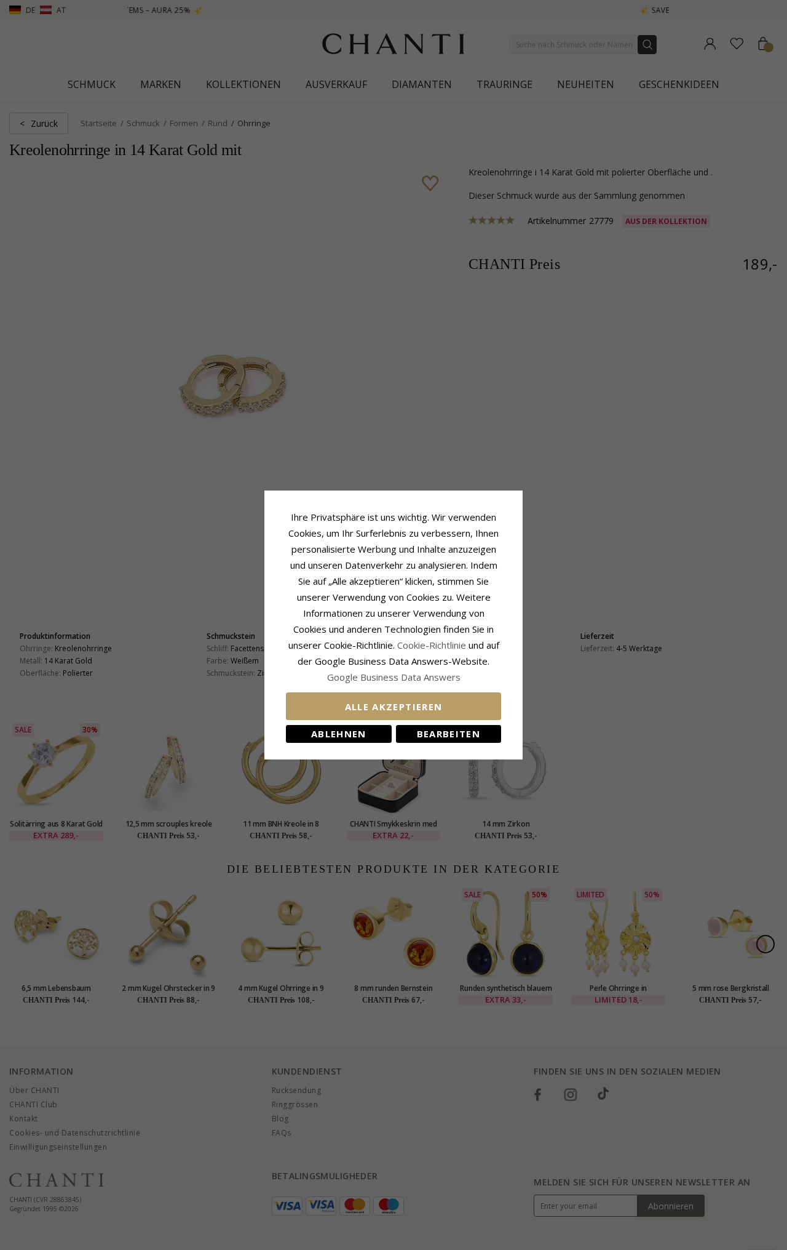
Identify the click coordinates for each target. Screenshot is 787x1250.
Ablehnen (338, 733)
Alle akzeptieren (394, 706)
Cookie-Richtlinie (431, 645)
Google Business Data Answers (394, 677)
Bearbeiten (449, 733)
